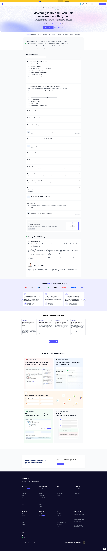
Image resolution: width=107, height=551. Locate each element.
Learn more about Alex (33, 273)
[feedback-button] (104, 549)
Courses (44, 7)
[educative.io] (5, 4)
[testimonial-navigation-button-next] (84, 299)
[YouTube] (31, 543)
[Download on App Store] (27, 535)
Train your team (61, 463)
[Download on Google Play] (27, 538)
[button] (58, 9)
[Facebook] (23, 543)
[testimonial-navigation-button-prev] (22, 299)
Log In (96, 4)
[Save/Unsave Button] (35, 320)
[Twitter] (29, 543)
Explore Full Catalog (53, 341)
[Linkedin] (26, 543)
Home (40, 7)
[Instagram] (34, 543)
